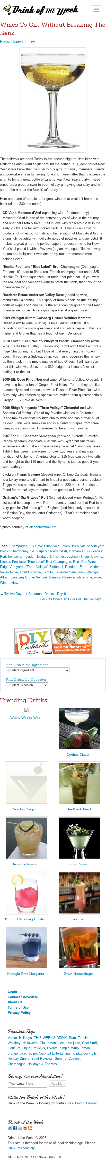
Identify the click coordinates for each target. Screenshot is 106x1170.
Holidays (25, 1038)
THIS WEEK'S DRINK (50, 1038)
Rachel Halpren (11, 41)
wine (97, 577)
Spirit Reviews (42, 1058)
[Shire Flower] (79, 859)
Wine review (9, 583)
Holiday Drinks (18, 1058)
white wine (84, 577)
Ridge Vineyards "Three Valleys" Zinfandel (31, 567)
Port (76, 562)
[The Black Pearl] (79, 804)
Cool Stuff (89, 1043)
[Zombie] (79, 914)
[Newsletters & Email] (20, 1128)
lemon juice (55, 1043)
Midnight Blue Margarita (25, 974)
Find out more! (86, 1103)
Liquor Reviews (33, 1048)
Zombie (78, 919)
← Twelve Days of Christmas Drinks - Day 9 (33, 594)
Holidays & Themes (50, 556)
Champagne (18, 546)
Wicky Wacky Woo (25, 718)
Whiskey (14, 1043)
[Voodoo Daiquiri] (26, 804)
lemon (85, 1048)
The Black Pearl (78, 809)
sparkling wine (30, 572)
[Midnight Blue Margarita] (26, 968)
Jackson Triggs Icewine (84, 556)
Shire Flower (78, 864)
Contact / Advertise (23, 997)
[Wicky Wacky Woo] (26, 712)
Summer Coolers (67, 1058)
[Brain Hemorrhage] (79, 968)
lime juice (73, 1043)
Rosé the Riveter (25, 864)
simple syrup (69, 1048)
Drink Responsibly (21, 1148)
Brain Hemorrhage (78, 974)
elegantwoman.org (42, 527)
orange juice (17, 1053)
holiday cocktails (84, 1053)
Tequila (83, 1038)
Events (52, 1048)
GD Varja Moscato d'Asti (48, 551)
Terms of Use (18, 1007)
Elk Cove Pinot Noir (43, 546)
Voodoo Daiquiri (25, 809)
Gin (42, 1043)
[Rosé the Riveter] (26, 859)
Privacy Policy (19, 1013)
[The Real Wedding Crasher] (26, 914)
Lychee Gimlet (78, 755)
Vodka (12, 1038)
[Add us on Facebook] (15, 1128)
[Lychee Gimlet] (79, 749)
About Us (15, 1002)
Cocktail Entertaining (54, 1053)
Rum (72, 1038)
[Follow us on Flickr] (25, 1128)
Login (12, 992)
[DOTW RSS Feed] (30, 1128)
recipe (32, 1053)
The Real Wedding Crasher (25, 919)
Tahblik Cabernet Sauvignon (64, 572)
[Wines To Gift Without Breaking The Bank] (53, 100)
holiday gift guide (20, 556)
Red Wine (88, 562)
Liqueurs (14, 1048)
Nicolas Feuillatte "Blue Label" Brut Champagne (35, 562)
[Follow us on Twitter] (10, 1128)
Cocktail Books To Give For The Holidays (71, 599)
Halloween (30, 1043)
